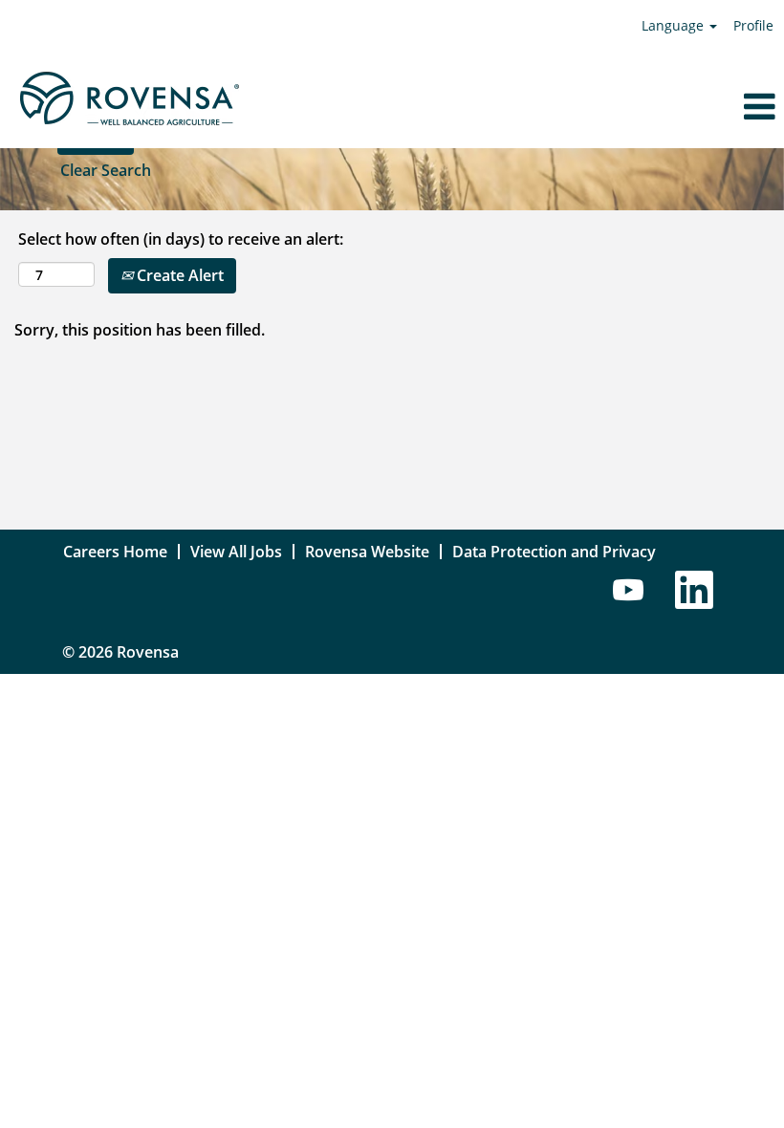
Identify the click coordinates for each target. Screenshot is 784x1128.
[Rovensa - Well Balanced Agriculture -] (129, 99)
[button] (653, 106)
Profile (753, 25)
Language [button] (675, 25)
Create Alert (178, 275)
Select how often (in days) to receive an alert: (180, 238)
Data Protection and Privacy (554, 551)
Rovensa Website (367, 551)
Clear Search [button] (105, 170)
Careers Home (115, 551)
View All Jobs (236, 551)
